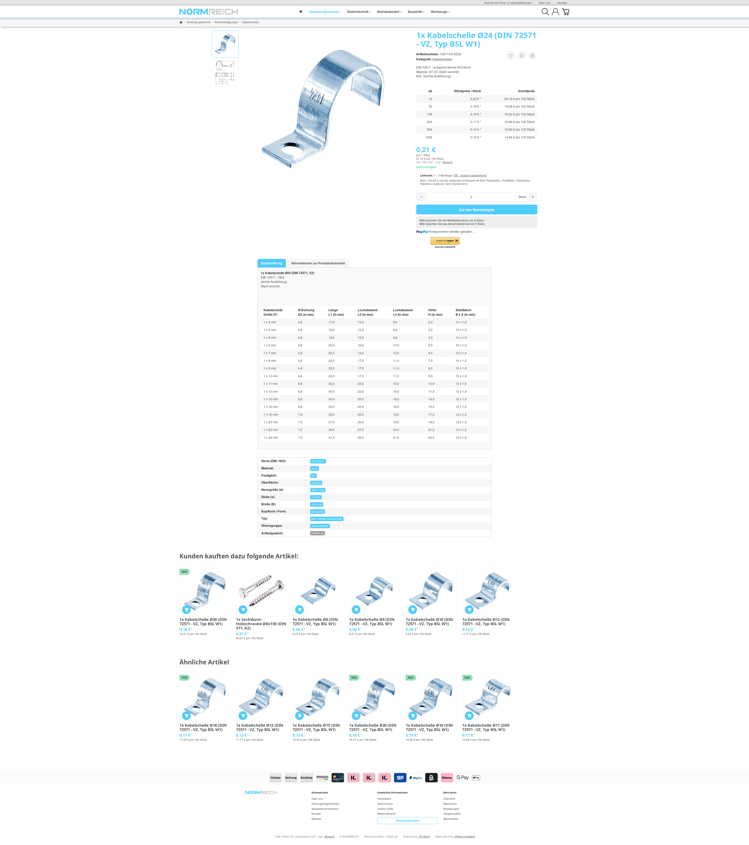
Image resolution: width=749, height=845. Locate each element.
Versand (447, 162)
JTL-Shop (424, 836)
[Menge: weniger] (421, 197)
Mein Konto (449, 792)
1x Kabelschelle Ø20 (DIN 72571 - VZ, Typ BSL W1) (203, 621)
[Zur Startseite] (208, 12)
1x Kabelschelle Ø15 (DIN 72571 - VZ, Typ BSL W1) (316, 727)
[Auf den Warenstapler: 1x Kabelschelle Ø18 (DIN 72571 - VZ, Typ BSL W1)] (186, 715)
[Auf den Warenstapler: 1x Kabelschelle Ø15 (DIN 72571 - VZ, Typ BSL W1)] (299, 715)
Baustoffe (415, 11)
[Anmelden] (555, 12)
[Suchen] (545, 12)
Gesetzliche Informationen (392, 792)
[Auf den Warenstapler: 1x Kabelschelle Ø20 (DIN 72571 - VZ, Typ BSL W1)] (186, 609)
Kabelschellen (442, 59)
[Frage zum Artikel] (532, 56)
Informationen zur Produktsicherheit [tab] (318, 263)
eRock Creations (464, 836)
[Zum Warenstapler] (566, 12)
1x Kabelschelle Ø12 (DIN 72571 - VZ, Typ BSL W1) (485, 621)
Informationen (319, 792)
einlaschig (317, 511)
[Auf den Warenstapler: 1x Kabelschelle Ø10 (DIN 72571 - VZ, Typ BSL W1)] (412, 609)
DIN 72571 (318, 461)
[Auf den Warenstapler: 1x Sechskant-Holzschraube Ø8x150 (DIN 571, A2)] (243, 609)
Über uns (544, 3)
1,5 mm (315, 497)
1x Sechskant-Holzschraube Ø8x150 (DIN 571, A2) (261, 623)
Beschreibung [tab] (271, 263)
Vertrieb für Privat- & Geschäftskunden (508, 3)
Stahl (314, 468)
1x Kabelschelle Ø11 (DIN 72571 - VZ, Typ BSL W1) (485, 727)
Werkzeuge (439, 11)
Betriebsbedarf (388, 11)
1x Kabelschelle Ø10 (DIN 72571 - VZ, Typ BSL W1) (429, 621)
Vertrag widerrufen (407, 820)
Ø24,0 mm (317, 490)
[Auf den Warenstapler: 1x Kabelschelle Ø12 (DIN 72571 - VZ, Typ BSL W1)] (469, 609)
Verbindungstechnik (324, 11)
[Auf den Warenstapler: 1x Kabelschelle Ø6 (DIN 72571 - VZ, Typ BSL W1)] (299, 609)
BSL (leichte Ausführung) (326, 519)
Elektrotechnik (358, 11)
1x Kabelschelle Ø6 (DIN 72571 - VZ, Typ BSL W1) (315, 621)
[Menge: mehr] (532, 197)
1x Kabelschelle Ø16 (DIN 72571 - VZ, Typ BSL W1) (429, 727)
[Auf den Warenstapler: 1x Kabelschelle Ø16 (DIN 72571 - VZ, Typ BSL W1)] (412, 715)
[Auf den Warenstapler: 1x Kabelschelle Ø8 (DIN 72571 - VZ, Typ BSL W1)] (356, 609)
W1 (313, 475)
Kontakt (562, 3)
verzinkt (316, 483)
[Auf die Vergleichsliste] (521, 56)
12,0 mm (316, 504)
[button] (225, 44)
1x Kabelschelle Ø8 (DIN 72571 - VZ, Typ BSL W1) (371, 621)
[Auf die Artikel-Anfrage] (511, 56)
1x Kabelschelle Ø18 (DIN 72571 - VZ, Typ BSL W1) (203, 727)
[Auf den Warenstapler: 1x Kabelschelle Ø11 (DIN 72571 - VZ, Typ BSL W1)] (469, 715)
